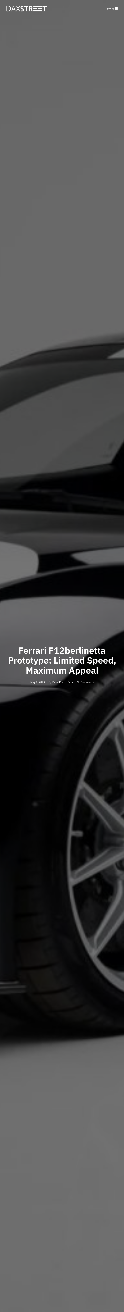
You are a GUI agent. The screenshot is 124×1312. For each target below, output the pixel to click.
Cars (70, 682)
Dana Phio (58, 682)
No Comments (85, 682)
